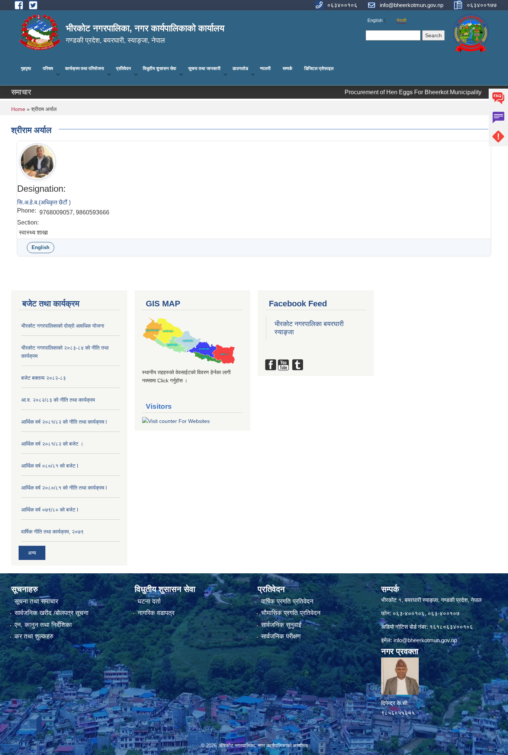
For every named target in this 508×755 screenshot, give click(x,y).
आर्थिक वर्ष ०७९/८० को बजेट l (49, 510)
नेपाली (401, 20)
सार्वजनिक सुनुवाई (281, 624)
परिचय (48, 68)
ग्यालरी (265, 68)
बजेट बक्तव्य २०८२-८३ (43, 378)
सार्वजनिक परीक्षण (280, 636)
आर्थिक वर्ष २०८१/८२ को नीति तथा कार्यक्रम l (64, 422)
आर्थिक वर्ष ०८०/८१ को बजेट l (49, 466)
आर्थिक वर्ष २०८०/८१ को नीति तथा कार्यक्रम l (64, 488)
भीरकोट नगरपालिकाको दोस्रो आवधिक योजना (62, 326)
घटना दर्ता (149, 601)
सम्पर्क (287, 68)
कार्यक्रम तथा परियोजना (84, 68)
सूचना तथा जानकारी (204, 68)
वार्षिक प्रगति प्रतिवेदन (287, 601)
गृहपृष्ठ (26, 68)
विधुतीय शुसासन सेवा (159, 68)
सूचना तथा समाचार (36, 601)
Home (18, 109)
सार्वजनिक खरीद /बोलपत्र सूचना (52, 613)
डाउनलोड (240, 68)
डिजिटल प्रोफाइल (319, 68)
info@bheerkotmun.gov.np (425, 640)
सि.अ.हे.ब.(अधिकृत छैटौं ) (44, 202)
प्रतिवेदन (123, 68)
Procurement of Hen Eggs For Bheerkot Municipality (389, 92)
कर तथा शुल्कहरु (34, 636)
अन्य (32, 553)
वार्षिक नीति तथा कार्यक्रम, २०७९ (52, 532)
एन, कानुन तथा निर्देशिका (43, 624)
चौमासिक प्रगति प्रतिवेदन (291, 613)
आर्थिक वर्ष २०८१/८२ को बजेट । (52, 444)
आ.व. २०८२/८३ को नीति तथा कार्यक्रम (58, 400)
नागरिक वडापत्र (156, 613)
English (375, 20)
